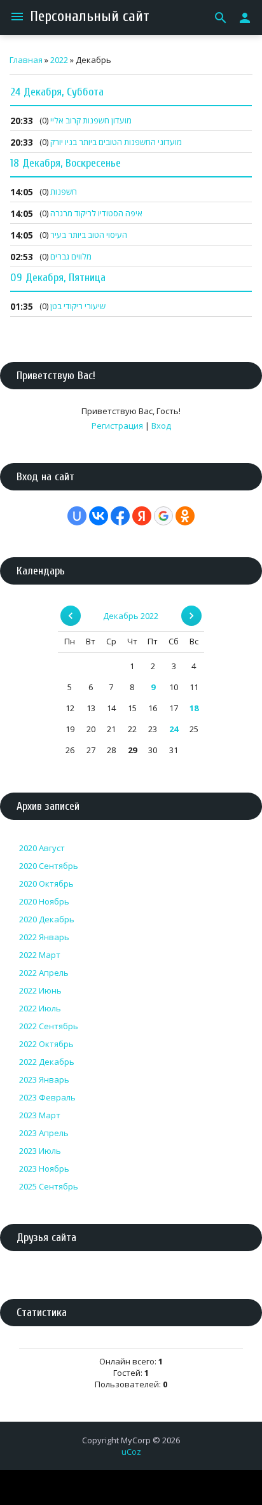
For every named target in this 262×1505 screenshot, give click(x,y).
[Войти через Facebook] (120, 515)
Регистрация (117, 425)
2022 (59, 60)
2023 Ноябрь (44, 1168)
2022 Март (39, 955)
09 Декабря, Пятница (58, 277)
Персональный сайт (89, 16)
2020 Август (42, 848)
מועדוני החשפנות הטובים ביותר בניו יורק (116, 142)
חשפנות (63, 191)
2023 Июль (40, 1150)
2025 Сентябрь (48, 1186)
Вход (161, 425)
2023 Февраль (47, 1097)
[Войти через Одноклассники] (185, 515)
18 (194, 708)
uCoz (131, 1451)
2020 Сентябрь (48, 865)
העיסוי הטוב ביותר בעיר (88, 234)
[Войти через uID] (76, 515)
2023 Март (39, 1115)
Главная (26, 60)
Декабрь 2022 (130, 615)
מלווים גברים (71, 256)
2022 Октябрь (46, 1044)
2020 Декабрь (46, 919)
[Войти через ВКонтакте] (98, 515)
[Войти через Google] (163, 515)
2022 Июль (40, 1008)
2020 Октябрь (46, 883)
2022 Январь (44, 937)
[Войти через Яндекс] (141, 515)
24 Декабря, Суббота (57, 92)
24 (173, 729)
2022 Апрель (44, 972)
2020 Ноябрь (44, 901)
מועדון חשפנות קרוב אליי (91, 120)
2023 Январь (44, 1079)
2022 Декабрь (46, 1061)
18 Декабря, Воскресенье (65, 163)
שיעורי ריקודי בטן (78, 306)
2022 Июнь (40, 990)
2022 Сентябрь (48, 1026)
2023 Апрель (44, 1133)
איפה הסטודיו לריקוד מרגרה (96, 213)
